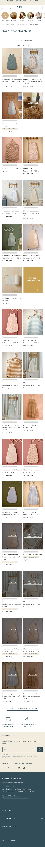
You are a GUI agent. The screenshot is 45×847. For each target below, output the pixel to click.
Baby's (11, 24)
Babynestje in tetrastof (11, 169)
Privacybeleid (16, 756)
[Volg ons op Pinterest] (13, 768)
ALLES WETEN (8, 818)
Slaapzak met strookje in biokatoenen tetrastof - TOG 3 (32, 81)
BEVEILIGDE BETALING (8, 725)
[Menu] (2, 8)
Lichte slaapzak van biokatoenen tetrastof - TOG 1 (32, 213)
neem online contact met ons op (16, 798)
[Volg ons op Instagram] (8, 768)
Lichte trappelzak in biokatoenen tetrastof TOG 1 (11, 696)
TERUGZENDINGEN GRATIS (28, 725)
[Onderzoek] (10, 8)
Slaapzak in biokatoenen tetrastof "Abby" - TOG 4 (12, 81)
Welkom (5, 24)
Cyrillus (6, 811)
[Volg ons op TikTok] (24, 768)
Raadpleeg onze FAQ (10, 796)
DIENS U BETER (9, 826)
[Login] (38, 8)
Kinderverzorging (21, 24)
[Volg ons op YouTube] (19, 768)
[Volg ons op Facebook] (2, 768)
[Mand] (43, 7)
